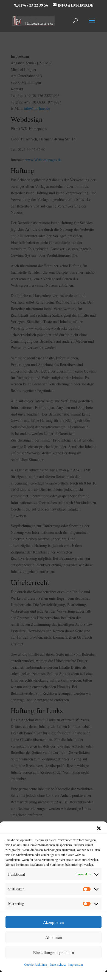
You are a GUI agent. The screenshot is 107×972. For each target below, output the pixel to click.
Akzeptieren (53, 922)
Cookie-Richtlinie (35, 964)
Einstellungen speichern (53, 952)
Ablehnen (53, 937)
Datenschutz (58, 964)
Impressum (75, 964)
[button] (99, 828)
